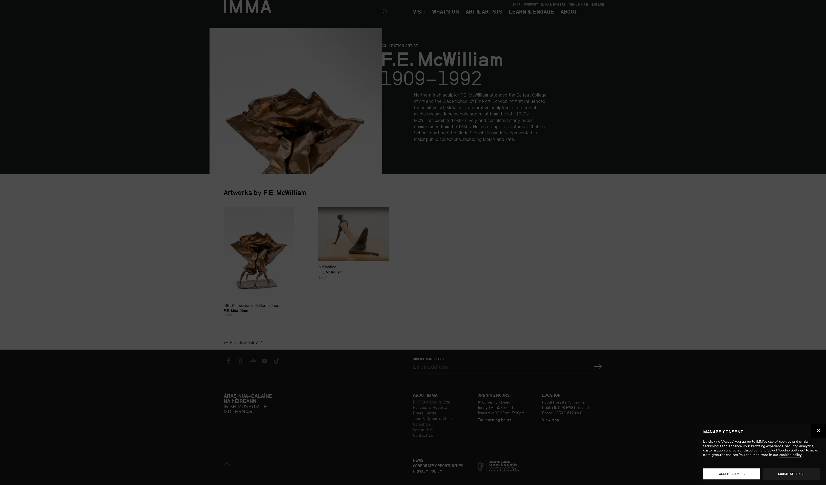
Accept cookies (732, 474)
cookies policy (790, 455)
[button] (818, 431)
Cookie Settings (791, 474)
